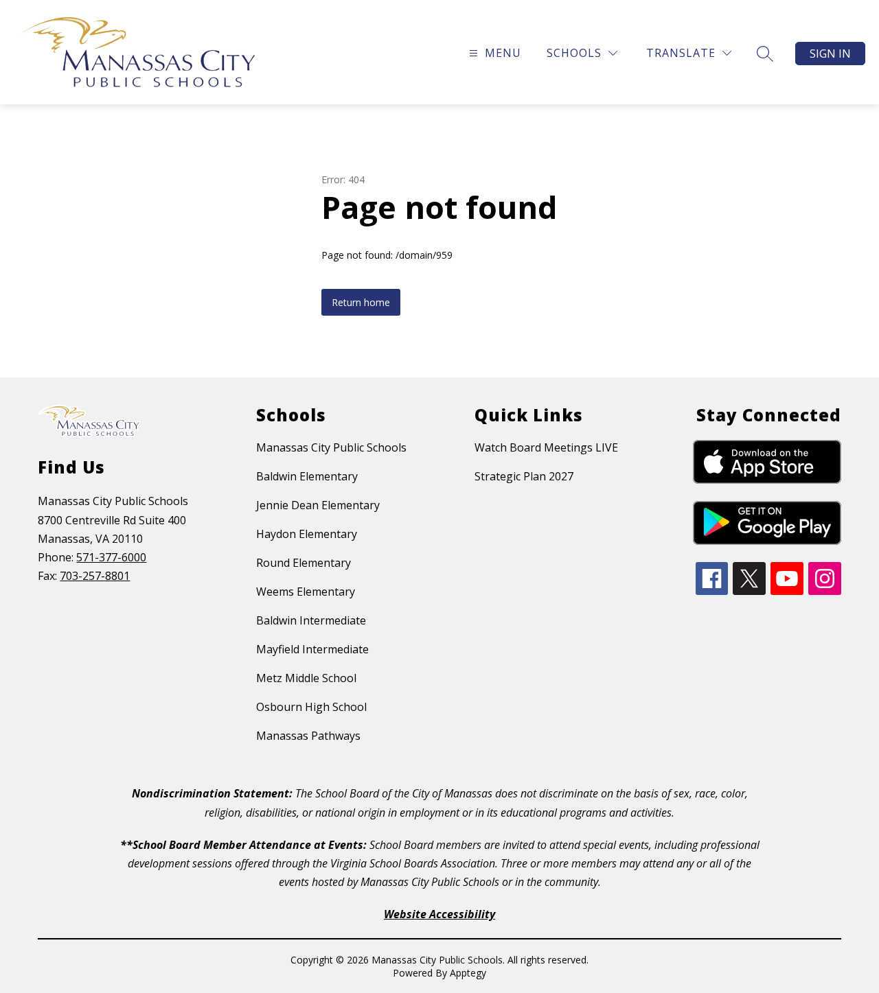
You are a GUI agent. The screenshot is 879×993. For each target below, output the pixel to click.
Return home (361, 302)
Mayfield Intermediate (312, 649)
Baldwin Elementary (307, 476)
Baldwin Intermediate (311, 620)
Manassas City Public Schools (331, 447)
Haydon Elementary (306, 533)
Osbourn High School (311, 706)
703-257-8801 (95, 575)
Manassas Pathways (308, 735)
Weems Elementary (305, 591)
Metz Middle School (306, 678)
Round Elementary (303, 562)
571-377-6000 (111, 557)
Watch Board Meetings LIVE (546, 447)
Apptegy (468, 972)
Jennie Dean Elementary (318, 505)
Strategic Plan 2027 (524, 476)
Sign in (830, 53)
